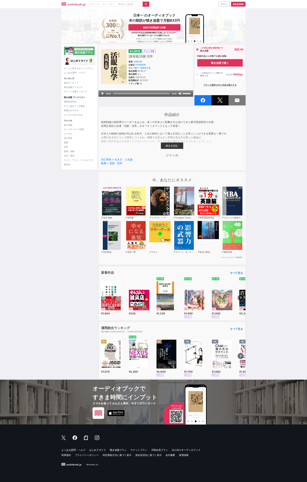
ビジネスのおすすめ (73, 115)
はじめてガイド (97, 449)
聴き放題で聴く (220, 62)
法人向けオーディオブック (186, 449)
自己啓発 (68, 138)
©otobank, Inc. (92, 464)
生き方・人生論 (124, 159)
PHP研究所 (140, 64)
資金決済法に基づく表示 (148, 455)
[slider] (187, 93)
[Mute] (180, 93)
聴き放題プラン (118, 449)
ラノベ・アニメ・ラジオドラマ (78, 160)
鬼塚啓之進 (145, 68)
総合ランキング (71, 82)
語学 (66, 147)
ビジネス (68, 133)
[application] (145, 93)
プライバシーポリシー (87, 455)
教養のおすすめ (71, 110)
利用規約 (66, 455)
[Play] (102, 93)
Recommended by (228, 257)
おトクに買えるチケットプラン (78, 68)
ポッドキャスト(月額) (74, 129)
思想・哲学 (116, 163)
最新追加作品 (70, 101)
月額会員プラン (159, 449)
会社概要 (170, 455)
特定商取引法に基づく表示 (117, 455)
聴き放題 (68, 125)
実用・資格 (69, 151)
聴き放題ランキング (73, 87)
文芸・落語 (69, 155)
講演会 (67, 164)
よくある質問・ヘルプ (74, 72)
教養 (66, 142)
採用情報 (184, 455)
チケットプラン (138, 449)
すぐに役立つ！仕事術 (74, 106)
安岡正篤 (138, 61)
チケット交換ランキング (75, 91)
